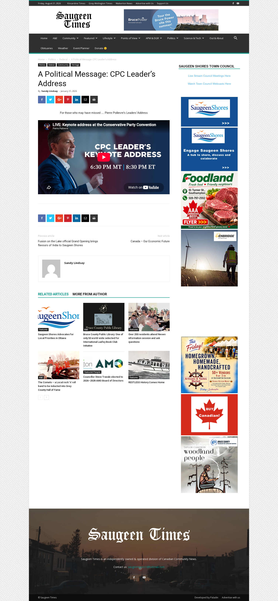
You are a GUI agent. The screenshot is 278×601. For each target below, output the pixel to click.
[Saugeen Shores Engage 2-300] (209, 170)
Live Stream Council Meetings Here (209, 75)
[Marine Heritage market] (209, 392)
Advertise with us (231, 597)
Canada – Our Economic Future (150, 241)
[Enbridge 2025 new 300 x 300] (209, 285)
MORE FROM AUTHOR (90, 294)
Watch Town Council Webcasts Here (209, 83)
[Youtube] (238, 3)
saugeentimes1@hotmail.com (146, 567)
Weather (63, 48)
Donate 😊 (101, 48)
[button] (235, 38)
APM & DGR (152, 38)
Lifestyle (108, 38)
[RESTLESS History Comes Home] (149, 365)
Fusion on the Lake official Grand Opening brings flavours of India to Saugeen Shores (68, 243)
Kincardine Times (76, 3)
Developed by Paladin (206, 597)
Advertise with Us (144, 3)
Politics (171, 38)
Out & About (216, 38)
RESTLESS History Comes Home (146, 382)
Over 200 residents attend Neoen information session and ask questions (146, 338)
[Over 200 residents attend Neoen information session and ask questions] (149, 317)
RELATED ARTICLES (53, 294)
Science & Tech (192, 38)
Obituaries (47, 48)
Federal (63, 59)
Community (69, 38)
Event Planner (81, 48)
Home (44, 38)
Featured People (92, 372)
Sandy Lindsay (49, 91)
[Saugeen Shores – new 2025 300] (209, 125)
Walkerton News (124, 3)
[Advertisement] (209, 312)
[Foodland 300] (209, 228)
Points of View (129, 38)
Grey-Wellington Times (100, 3)
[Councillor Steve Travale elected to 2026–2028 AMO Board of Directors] (103, 362)
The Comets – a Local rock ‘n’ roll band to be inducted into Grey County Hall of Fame (57, 386)
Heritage (75, 64)
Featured (89, 38)
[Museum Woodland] (209, 492)
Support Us (162, 3)
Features (43, 329)
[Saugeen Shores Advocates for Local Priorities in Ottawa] (58, 317)
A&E (55, 38)
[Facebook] (233, 3)
